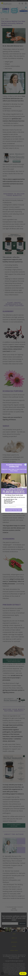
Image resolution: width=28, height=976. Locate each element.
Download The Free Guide (13, 510)
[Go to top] (2, 973)
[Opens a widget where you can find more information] (23, 973)
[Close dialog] (25, 465)
